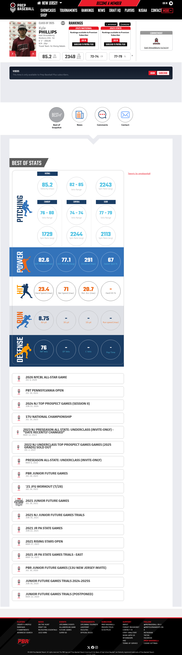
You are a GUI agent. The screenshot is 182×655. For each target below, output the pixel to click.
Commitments (23, 630)
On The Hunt (43, 624)
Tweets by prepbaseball (139, 173)
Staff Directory (130, 632)
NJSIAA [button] (143, 11)
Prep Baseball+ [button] (151, 640)
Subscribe (163, 73)
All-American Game (67, 627)
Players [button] (129, 11)
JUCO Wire (42, 632)
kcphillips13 (125, 24)
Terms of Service (130, 643)
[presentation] (132, 55)
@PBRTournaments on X (153, 628)
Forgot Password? (131, 627)
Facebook (148, 638)
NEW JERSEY (50, 3)
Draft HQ (115, 11)
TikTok (146, 635)
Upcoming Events (66, 624)
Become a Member (108, 3)
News (101, 11)
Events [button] (62, 622)
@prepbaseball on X (152, 624)
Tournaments (68, 11)
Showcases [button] (48, 11)
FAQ (124, 640)
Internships (128, 638)
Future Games (65, 630)
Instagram (148, 632)
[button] (12, 54)
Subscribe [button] (107, 622)
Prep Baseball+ (108, 624)
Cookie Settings (150, 643)
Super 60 (63, 632)
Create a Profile (24, 624)
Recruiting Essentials (47, 630)
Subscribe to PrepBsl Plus (84, 44)
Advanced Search (25, 632)
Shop (44, 15)
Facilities (84, 630)
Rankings (87, 11)
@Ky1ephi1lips (112, 24)
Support (127, 622)
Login (152, 73)
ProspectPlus (107, 627)
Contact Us (128, 630)
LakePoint (84, 627)
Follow (147, 622)
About (125, 624)
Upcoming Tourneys (89, 624)
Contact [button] (156, 11)
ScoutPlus (106, 630)
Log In (165, 3)
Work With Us (129, 635)
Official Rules (86, 632)
